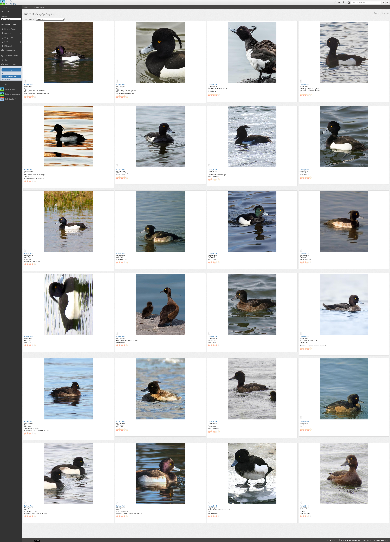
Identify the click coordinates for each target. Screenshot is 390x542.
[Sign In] (387, 2)
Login (11, 70)
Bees (6, 42)
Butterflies (8, 33)
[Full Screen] (383, 2)
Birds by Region (10, 29)
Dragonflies (8, 37)
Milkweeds (8, 46)
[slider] (30, 96)
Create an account (11, 76)
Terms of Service (332, 540)
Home (26, 7)
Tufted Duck (28, 84)
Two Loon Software (380, 540)
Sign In (3, 7)
